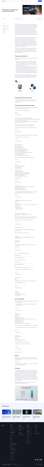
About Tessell (36, 427)
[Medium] (38, 464)
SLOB (29, 66)
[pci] (35, 459)
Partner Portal (28, 427)
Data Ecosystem (12, 456)
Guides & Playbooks (29, 441)
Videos (27, 443)
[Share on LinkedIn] (40, 18)
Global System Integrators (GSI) (30, 434)
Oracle (11, 433)
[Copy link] (41, 18)
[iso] (37, 459)
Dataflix (11, 454)
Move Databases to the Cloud (22, 427)
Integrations (11, 429)
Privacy (15, 464)
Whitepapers (28, 442)
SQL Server (11, 434)
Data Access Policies (12, 455)
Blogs (27, 440)
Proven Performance (12, 430)
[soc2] (41, 459)
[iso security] (39, 459)
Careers (36, 428)
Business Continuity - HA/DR (13, 450)
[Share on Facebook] (38, 18)
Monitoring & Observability (13, 449)
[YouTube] (41, 464)
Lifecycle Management (12, 448)
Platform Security (12, 428)
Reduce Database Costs (21, 428)
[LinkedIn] (37, 464)
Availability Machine (12, 453)
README (36, 325)
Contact (36, 429)
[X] (39, 464)
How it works (11, 427)
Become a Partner (29, 428)
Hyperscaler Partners (29, 432)
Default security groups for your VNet (31, 72)
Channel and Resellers (29, 435)
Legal (18, 464)
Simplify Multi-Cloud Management (21, 430)
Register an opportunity (29, 429)
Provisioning (11, 447)
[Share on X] (37, 18)
